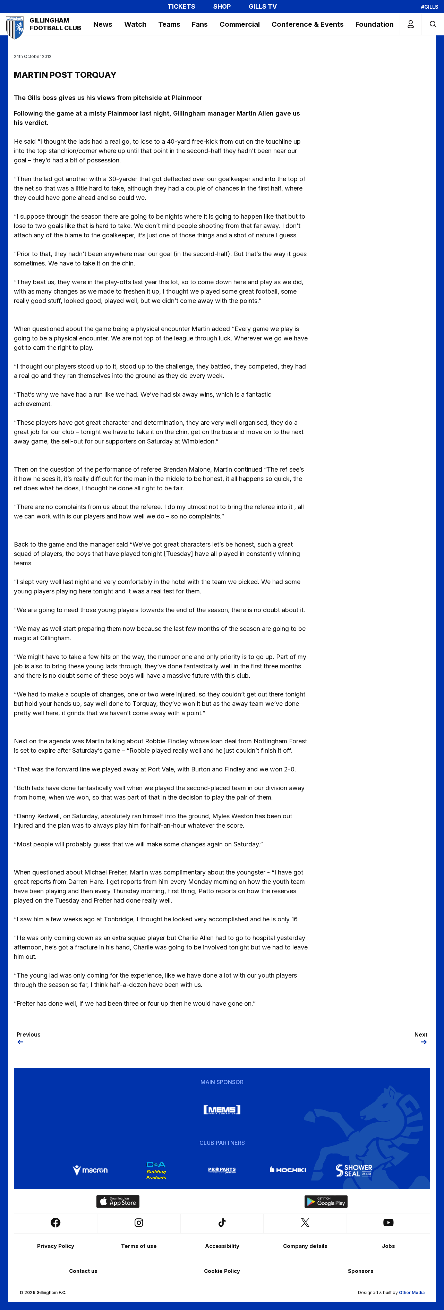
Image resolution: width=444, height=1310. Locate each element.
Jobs (388, 1246)
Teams (169, 24)
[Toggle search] (433, 24)
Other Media (412, 1292)
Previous (29, 1034)
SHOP (222, 6)
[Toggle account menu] (410, 24)
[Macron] (90, 1170)
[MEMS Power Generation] (222, 1109)
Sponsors (361, 1271)
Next (421, 1034)
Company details (305, 1246)
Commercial (240, 24)
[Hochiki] (288, 1170)
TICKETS (181, 6)
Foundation (375, 24)
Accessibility (222, 1246)
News (102, 24)
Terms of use (139, 1246)
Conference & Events (308, 24)
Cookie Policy (222, 1271)
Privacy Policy (55, 1246)
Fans (200, 24)
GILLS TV (263, 6)
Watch (135, 24)
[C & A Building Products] (156, 1170)
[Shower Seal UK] (354, 1170)
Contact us (83, 1271)
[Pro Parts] (222, 1170)
